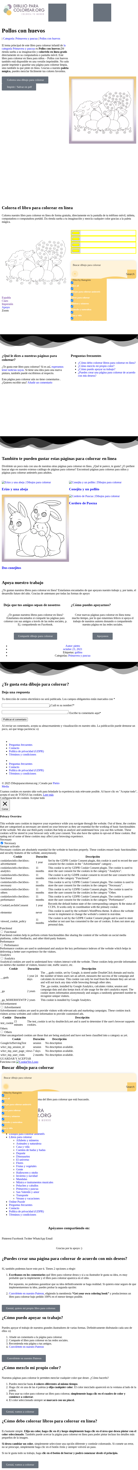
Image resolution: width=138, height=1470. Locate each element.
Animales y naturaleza (28, 1143)
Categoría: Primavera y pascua (20, 38)
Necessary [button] (6, 839)
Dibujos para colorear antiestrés (27, 1133)
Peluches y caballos (27, 1185)
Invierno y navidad (27, 1175)
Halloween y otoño (27, 1172)
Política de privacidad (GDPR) (26, 751)
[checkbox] (89, 284)
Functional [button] (6, 928)
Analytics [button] (5, 954)
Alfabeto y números (27, 1140)
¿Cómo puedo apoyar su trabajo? (96, 369)
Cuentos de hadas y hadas (30, 1150)
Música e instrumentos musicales (34, 1182)
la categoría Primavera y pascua (34, 47)
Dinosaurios (23, 1156)
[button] (7, 1238)
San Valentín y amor (27, 1192)
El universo (22, 1159)
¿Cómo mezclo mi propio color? (96, 366)
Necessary (10, 843)
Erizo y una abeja (15, 489)
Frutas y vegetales (26, 1166)
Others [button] (4, 1028)
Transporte (22, 1195)
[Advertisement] (69, 173)
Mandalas (21, 1179)
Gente (19, 1169)
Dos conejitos (11, 568)
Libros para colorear (20, 1137)
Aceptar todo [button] (37, 797)
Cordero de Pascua (83, 503)
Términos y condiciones (22, 754)
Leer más (48, 794)
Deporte (20, 1153)
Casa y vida (22, 1146)
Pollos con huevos (50, 38)
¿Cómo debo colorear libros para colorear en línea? (107, 362)
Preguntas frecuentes (20, 744)
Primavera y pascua (79, 655)
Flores (19, 1162)
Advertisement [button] (8, 1003)
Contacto (14, 748)
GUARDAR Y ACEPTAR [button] (15, 1058)
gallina (78, 652)
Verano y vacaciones (28, 1198)
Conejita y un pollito (84, 489)
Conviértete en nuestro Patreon (26, 1293)
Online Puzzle (17, 1201)
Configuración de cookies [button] (14, 797)
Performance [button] (7, 941)
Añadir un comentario (39, 382)
